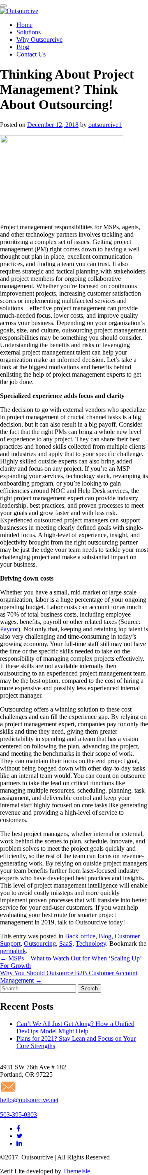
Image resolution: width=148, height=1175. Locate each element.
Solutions (28, 32)
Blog (22, 46)
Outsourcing (40, 943)
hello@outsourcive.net (29, 1099)
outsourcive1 (105, 124)
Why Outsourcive (39, 39)
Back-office (80, 936)
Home (24, 24)
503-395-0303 (18, 1114)
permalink (13, 950)
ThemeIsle (76, 1171)
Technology (91, 943)
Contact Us (31, 54)
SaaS (65, 943)
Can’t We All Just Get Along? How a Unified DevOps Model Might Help (75, 1027)
